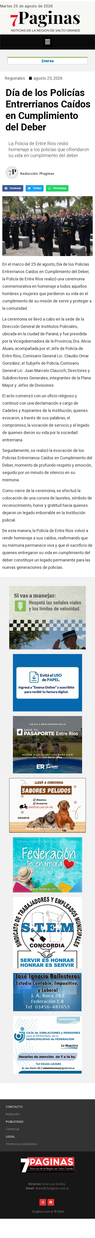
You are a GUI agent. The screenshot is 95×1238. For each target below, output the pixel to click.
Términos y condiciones (21, 1144)
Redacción (12, 1114)
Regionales (15, 78)
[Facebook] (51, 1202)
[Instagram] (42, 1202)
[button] (47, 42)
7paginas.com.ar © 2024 (48, 1211)
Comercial (12, 1129)
